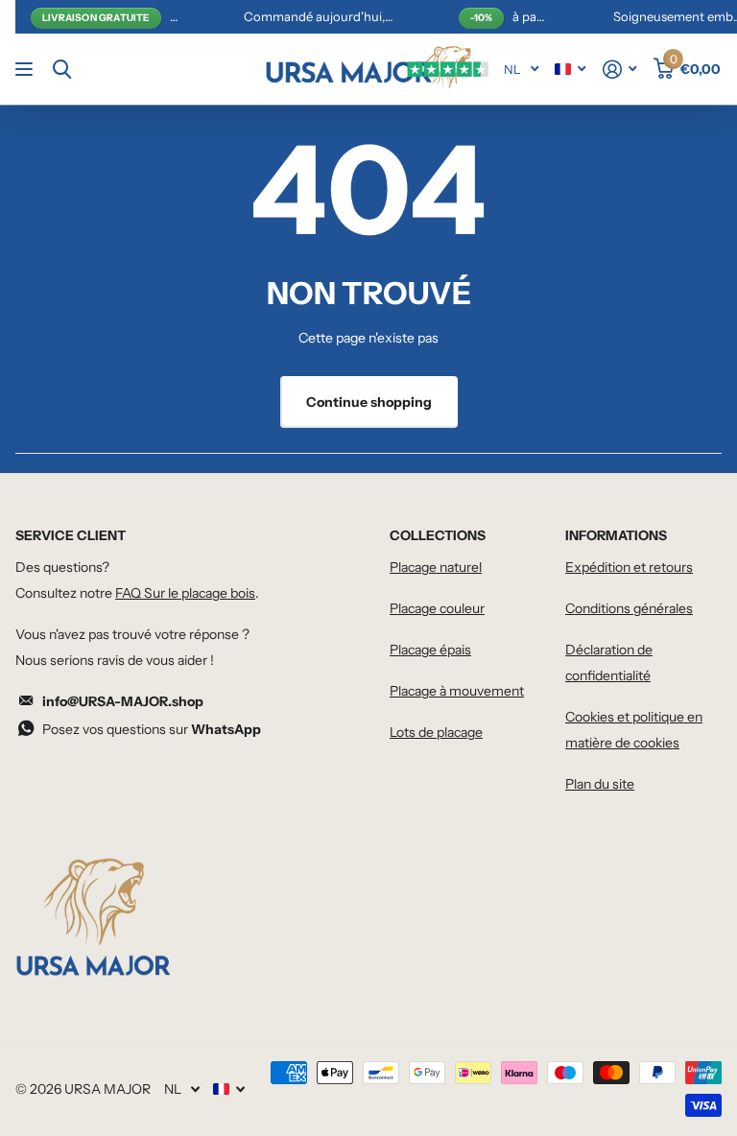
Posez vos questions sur (151, 729)
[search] (62, 69)
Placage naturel (436, 567)
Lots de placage (436, 732)
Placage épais (430, 649)
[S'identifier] (619, 69)
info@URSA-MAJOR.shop (122, 701)
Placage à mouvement (457, 690)
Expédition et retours (629, 567)
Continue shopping (369, 402)
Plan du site (599, 784)
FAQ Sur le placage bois (185, 593)
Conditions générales (629, 608)
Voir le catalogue (26, 69)
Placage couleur (437, 608)
